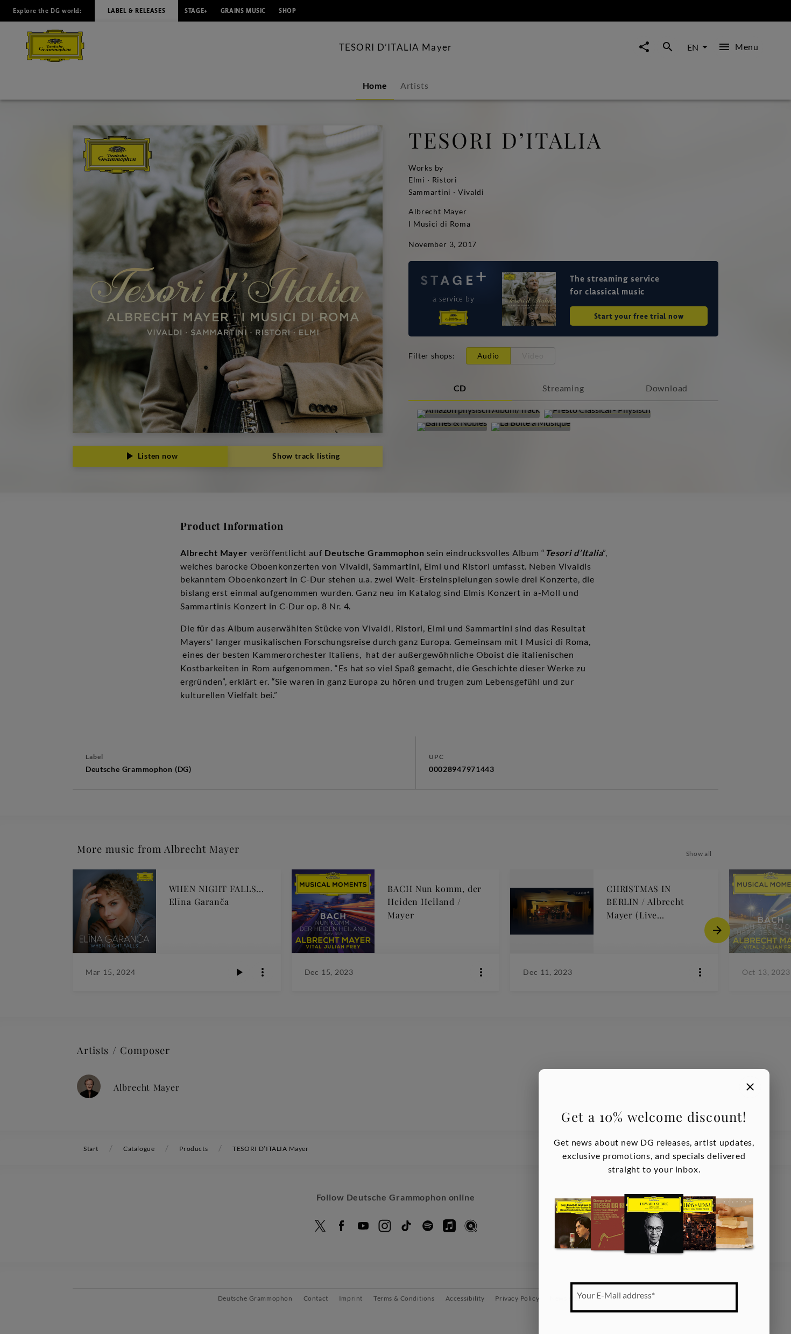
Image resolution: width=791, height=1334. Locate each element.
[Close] (750, 1087)
